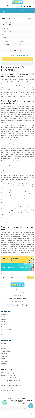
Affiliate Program (6, 329)
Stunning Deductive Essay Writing (10, 380)
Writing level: (5, 41)
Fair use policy (17, 415)
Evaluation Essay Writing (8, 390)
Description (4, 363)
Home (3, 10)
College (3, 358)
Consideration (5, 361)
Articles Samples (5, 351)
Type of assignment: (7, 35)
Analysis (3, 348)
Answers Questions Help (8, 375)
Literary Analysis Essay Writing (9, 373)
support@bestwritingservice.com (17, 298)
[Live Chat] (30, 405)
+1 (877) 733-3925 (10, 6)
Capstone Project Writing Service (10, 378)
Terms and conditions (8, 414)
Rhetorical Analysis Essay (8, 393)
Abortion (3, 343)
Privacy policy (19, 414)
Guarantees (4, 324)
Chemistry (4, 356)
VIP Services (4, 331)
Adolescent (4, 346)
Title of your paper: (7, 22)
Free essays (4, 334)
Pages (4, 47)
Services (3, 326)
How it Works (4, 314)
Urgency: (20, 41)
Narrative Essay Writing (7, 383)
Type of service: (6, 28)
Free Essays (9, 10)
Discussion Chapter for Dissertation (11, 385)
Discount (3, 319)
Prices (3, 316)
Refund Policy (28, 414)
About (3, 321)
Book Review (18, 10)
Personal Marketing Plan (8, 388)
